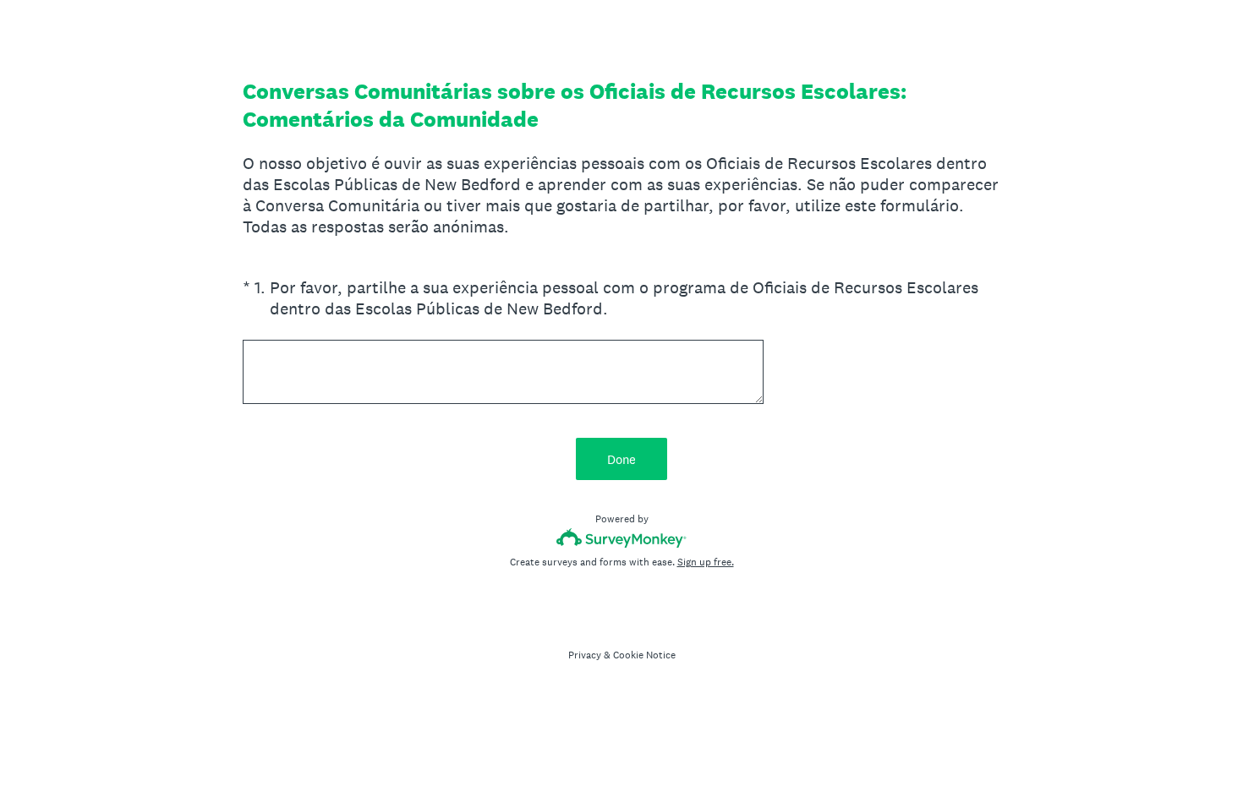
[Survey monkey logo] (621, 538)
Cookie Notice (644, 655)
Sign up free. (705, 562)
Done (621, 459)
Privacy (584, 655)
